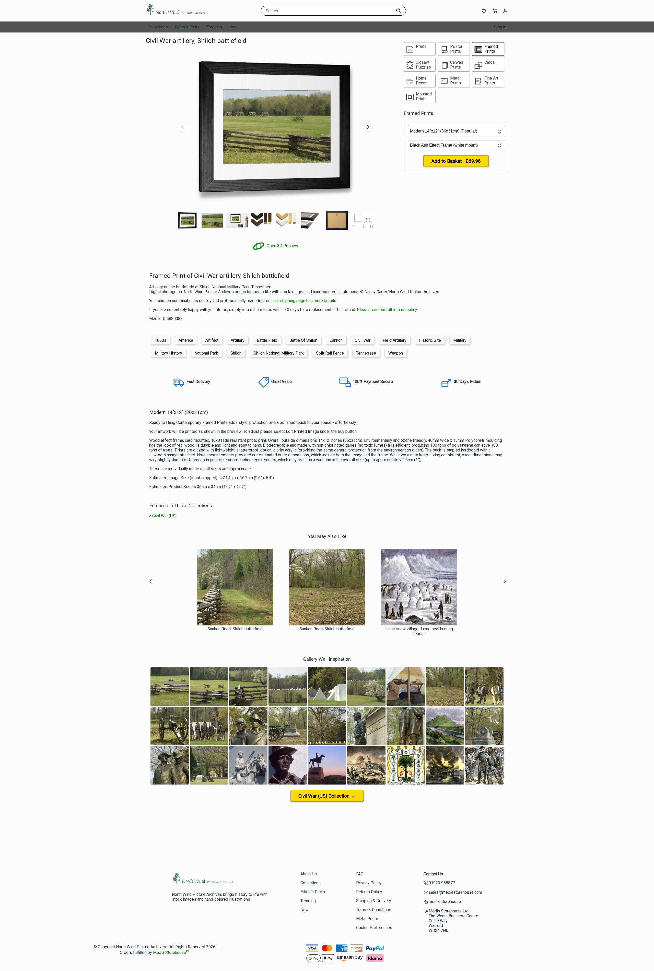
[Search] (398, 11)
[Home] (177, 16)
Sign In (500, 27)
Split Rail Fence (330, 353)
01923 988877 (442, 882)
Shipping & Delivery (373, 900)
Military (459, 340)
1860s (160, 340)
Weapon (395, 353)
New (233, 27)
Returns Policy (369, 891)
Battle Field (267, 340)
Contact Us (433, 873)
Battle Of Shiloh (303, 340)
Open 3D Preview (282, 245)
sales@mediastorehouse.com (455, 892)
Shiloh (235, 353)
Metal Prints (367, 918)
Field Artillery (394, 340)
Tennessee (366, 353)
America (186, 340)
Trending (214, 27)
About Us (308, 873)
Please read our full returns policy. (387, 309)
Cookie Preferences (374, 927)
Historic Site (430, 340)
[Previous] (181, 127)
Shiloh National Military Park (279, 353)
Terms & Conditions (373, 909)
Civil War (362, 340)
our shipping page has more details (304, 300)
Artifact (211, 340)
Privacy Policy (369, 882)
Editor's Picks (187, 27)
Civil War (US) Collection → (327, 796)
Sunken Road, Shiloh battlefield (235, 628)
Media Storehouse (169, 952)
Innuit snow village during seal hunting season (419, 631)
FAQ (360, 873)
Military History (168, 353)
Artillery (237, 340)
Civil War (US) (164, 515)
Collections (158, 27)
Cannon (336, 340)
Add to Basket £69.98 (456, 161)
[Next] (368, 127)
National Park (206, 353)
